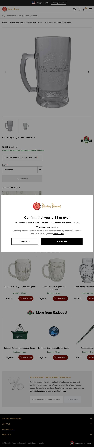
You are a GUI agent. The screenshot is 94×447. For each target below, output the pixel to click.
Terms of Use (58, 234)
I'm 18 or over (61, 241)
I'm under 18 (25, 241)
